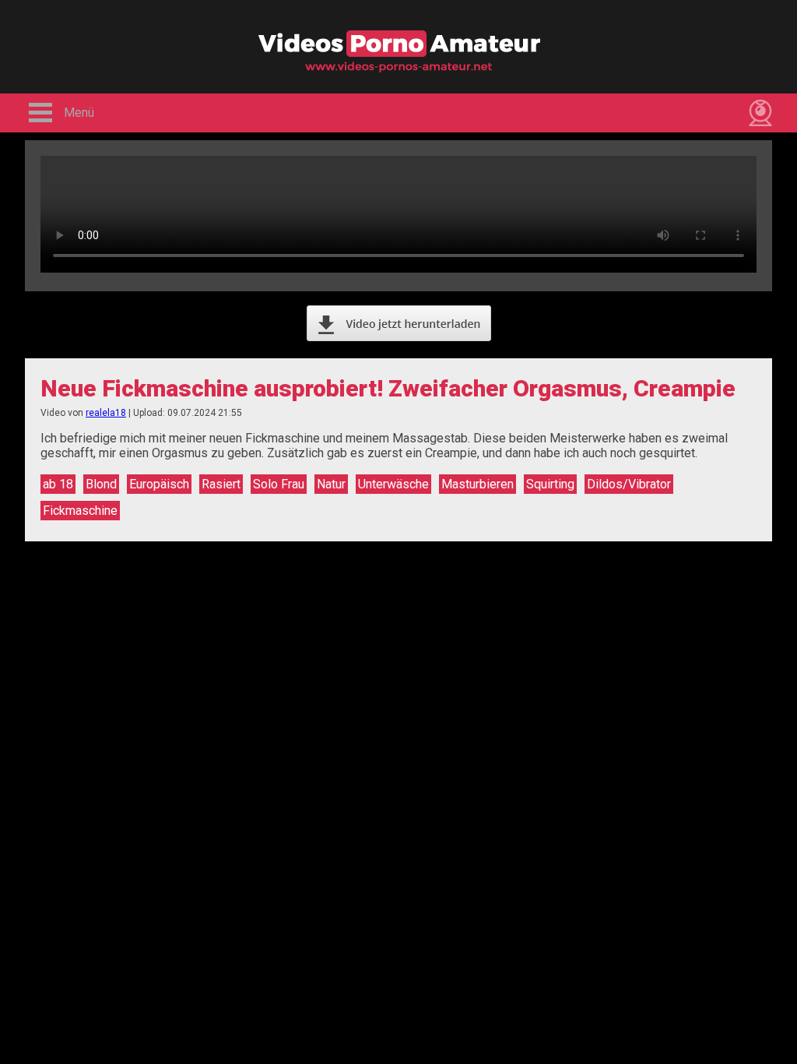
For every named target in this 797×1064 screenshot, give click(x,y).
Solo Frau (278, 484)
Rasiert (221, 484)
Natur (331, 484)
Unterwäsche (393, 484)
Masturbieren (477, 484)
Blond (101, 484)
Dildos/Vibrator (629, 484)
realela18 (106, 412)
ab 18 (58, 484)
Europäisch (159, 484)
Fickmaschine (80, 510)
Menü (79, 112)
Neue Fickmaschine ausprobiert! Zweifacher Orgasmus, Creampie (388, 388)
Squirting (550, 484)
